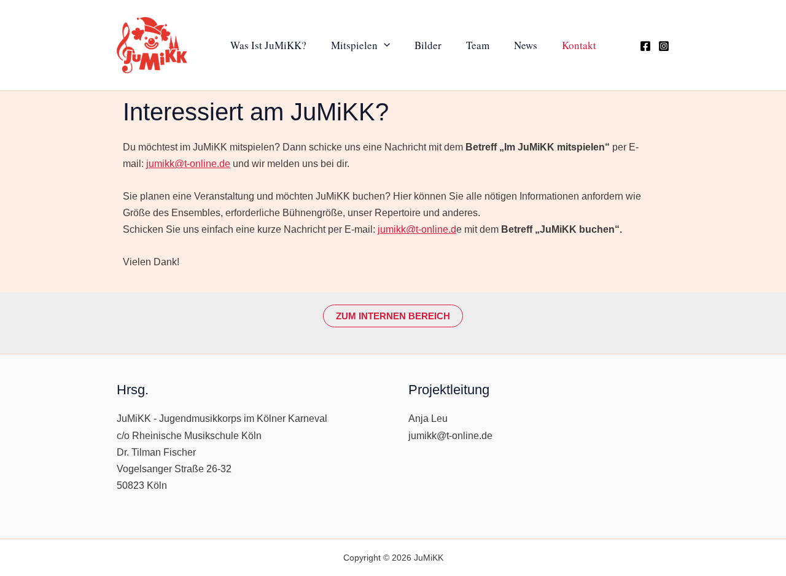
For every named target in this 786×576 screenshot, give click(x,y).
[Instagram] (663, 46)
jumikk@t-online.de (188, 163)
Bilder (428, 45)
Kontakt (579, 45)
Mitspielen (354, 45)
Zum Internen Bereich (393, 316)
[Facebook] (645, 46)
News (525, 45)
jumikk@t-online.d (417, 229)
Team (477, 45)
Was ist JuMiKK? (268, 45)
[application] (384, 45)
